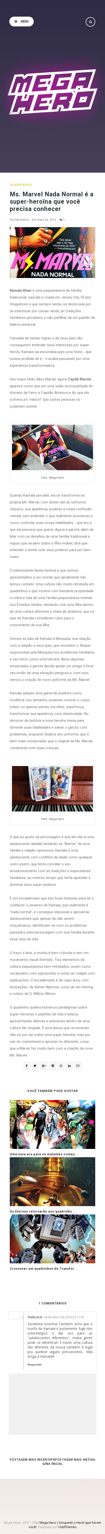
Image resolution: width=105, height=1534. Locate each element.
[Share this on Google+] (44, 1065)
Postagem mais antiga (75, 1459)
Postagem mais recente (30, 1459)
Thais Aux (35, 1317)
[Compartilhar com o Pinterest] (78, 1065)
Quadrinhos (21, 185)
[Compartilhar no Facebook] (26, 1065)
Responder (35, 1364)
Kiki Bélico (22, 220)
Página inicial (52, 1461)
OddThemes (67, 1527)
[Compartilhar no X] (35, 1065)
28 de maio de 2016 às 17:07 (64, 1317)
